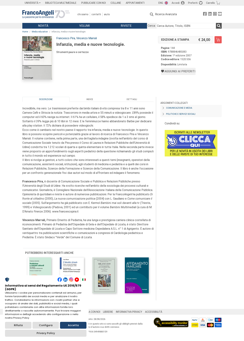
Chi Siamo (82, 14)
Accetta (73, 325)
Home (25, 31)
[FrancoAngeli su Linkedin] (210, 14)
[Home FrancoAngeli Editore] (46, 14)
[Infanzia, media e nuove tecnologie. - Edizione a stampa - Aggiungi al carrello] (218, 39)
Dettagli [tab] (132, 99)
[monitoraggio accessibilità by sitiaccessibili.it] (171, 319)
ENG (160, 2)
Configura (46, 325)
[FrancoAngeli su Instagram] (215, 14)
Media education (40, 31)
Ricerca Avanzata (166, 14)
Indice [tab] (89, 99)
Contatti (96, 14)
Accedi (176, 2)
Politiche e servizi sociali (180, 114)
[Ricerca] (219, 26)
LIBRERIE (108, 311)
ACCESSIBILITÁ (153, 311)
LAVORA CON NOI (90, 311)
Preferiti (193, 2)
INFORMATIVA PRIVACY (129, 311)
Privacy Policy (46, 333)
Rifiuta (18, 325)
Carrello (210, 2)
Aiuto (107, 14)
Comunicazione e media (179, 108)
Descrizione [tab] (46, 99)
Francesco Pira (65, 38)
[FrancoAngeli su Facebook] (205, 14)
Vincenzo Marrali (86, 38)
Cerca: (152, 25)
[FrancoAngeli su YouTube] (220, 14)
